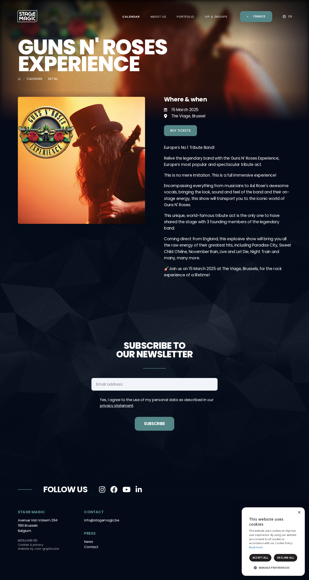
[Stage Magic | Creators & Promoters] (27, 16)
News (88, 541)
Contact (91, 547)
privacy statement (116, 405)
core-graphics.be (46, 549)
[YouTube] (127, 489)
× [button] (299, 512)
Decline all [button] (285, 557)
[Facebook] (114, 489)
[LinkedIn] (139, 489)
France (259, 16)
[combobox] (290, 512)
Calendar (34, 79)
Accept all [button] (260, 557)
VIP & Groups (216, 16)
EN (290, 16)
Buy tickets (180, 130)
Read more (256, 547)
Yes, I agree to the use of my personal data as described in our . (156, 402)
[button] (273, 568)
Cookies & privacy (30, 545)
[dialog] (273, 541)
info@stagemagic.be (101, 520)
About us (158, 16)
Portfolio (185, 16)
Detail (53, 79)
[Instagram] (102, 489)
